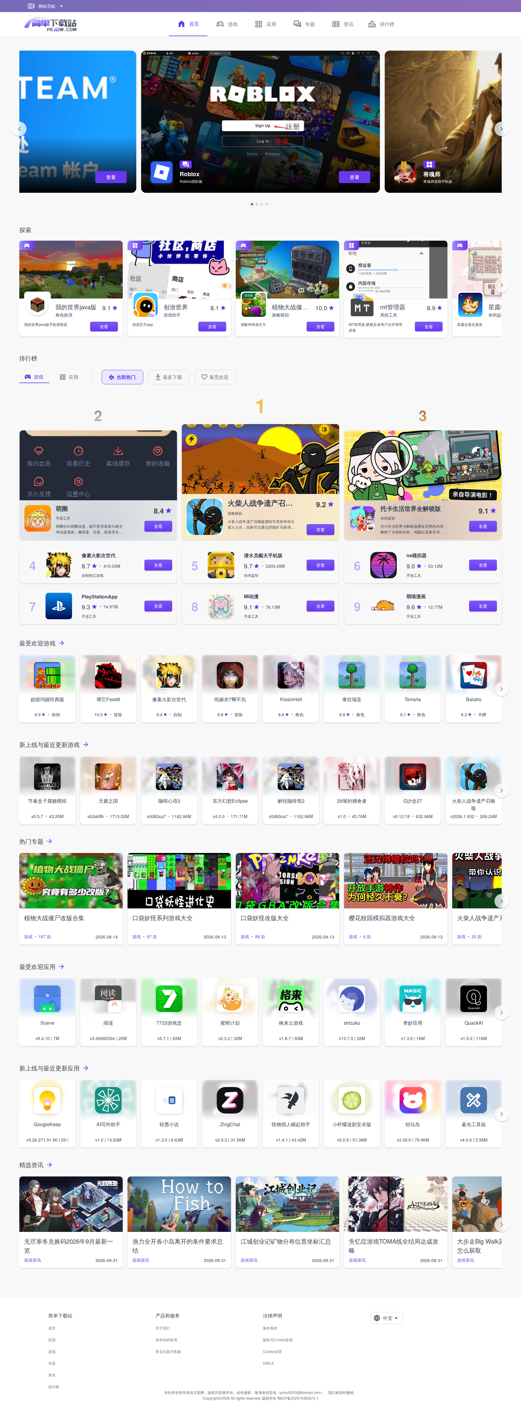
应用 (51, 1339)
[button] (19, 129)
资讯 (51, 1374)
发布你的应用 (166, 1339)
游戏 (51, 1351)
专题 (51, 1363)
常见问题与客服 (168, 1351)
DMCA (268, 1363)
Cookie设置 (272, 1351)
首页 (51, 1327)
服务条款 (270, 1327)
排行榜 (53, 1386)
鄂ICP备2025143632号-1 (298, 1398)
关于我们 (163, 1327)
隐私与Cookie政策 (278, 1339)
